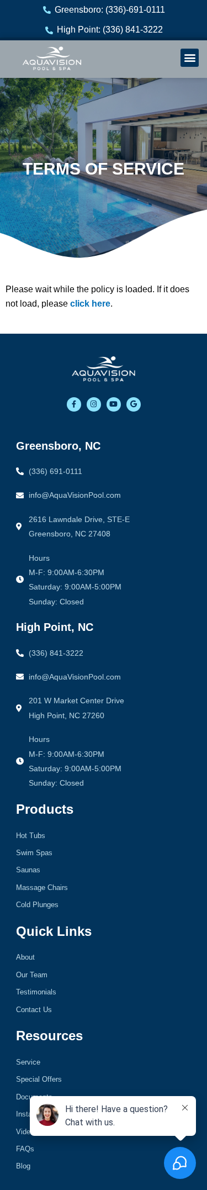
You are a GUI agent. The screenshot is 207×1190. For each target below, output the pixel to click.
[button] (190, 58)
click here (90, 303)
